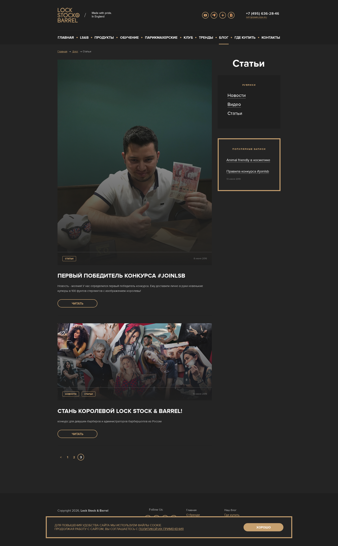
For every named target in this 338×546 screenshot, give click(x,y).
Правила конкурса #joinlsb (248, 171)
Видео (234, 104)
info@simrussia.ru (256, 17)
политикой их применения (161, 529)
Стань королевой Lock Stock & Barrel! (120, 411)
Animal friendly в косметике (248, 160)
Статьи (69, 258)
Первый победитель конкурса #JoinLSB (121, 275)
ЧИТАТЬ (77, 304)
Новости (70, 394)
